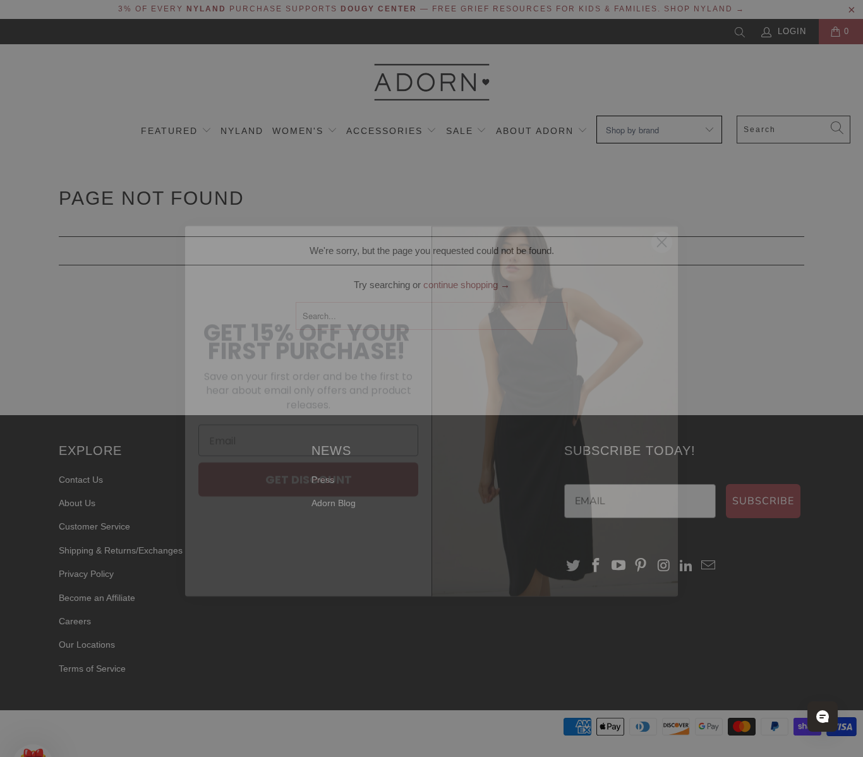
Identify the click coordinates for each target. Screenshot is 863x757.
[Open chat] (822, 716)
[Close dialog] (662, 209)
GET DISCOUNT (308, 446)
